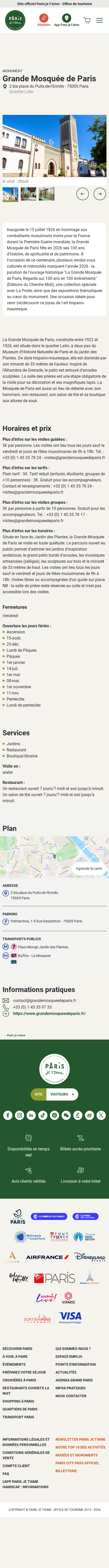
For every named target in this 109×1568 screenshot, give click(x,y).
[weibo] (89, 1115)
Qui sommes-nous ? (73, 1349)
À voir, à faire (15, 1356)
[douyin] (77, 1115)
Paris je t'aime (16, 1035)
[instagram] (19, 1115)
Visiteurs (59, 1094)
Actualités (66, 1372)
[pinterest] (54, 1115)
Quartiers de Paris (20, 1409)
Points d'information (76, 1364)
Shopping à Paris (18, 1401)
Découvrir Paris (17, 1349)
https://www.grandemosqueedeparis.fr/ (49, 1013)
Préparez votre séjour (24, 1372)
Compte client (16, 1466)
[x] (101, 1115)
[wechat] (66, 1115)
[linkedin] (31, 1115)
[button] (82, 194)
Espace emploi (69, 1356)
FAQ (6, 1474)
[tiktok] (42, 1115)
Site (38, 1094)
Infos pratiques (71, 1388)
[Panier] (87, 20)
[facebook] (7, 1115)
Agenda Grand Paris (74, 1380)
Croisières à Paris (19, 1380)
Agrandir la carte (89, 868)
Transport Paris (18, 1417)
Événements (14, 1364)
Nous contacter (71, 1396)
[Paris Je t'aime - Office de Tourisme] (15, 20)
